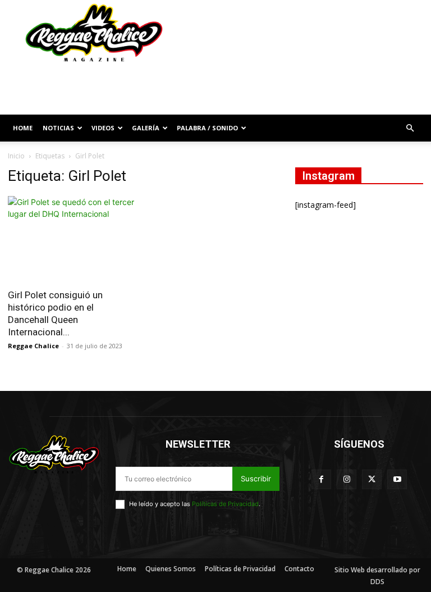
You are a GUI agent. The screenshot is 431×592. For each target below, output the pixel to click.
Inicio (16, 156)
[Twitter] (372, 479)
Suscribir (256, 478)
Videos (102, 128)
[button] (409, 128)
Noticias (58, 128)
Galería (145, 128)
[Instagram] (346, 479)
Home (23, 128)
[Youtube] (397, 479)
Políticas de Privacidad (225, 504)
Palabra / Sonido (207, 128)
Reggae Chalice (33, 345)
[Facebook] (321, 479)
